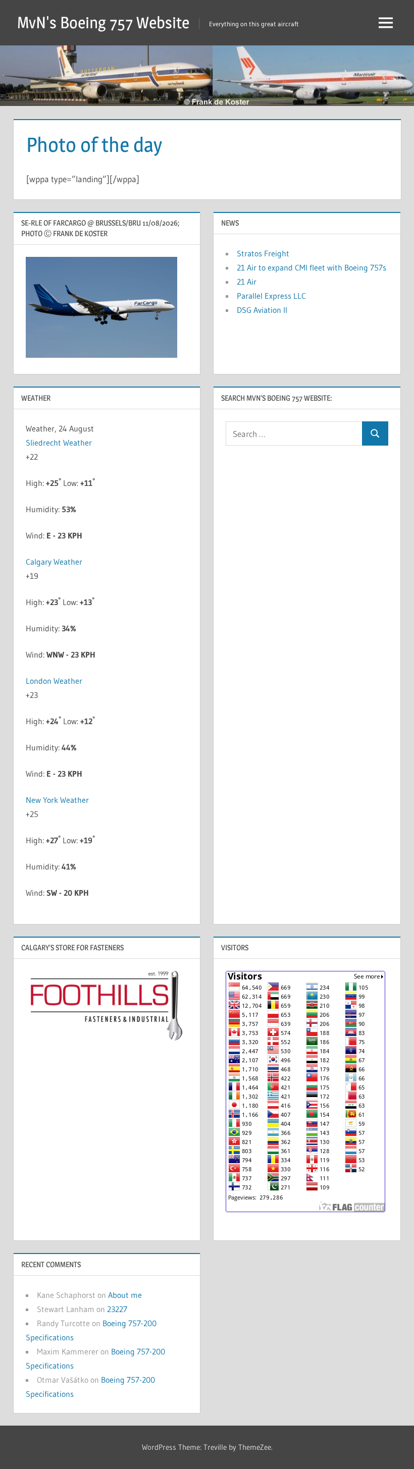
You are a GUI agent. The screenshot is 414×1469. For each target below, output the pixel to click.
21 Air (246, 282)
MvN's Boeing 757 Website (103, 22)
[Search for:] (294, 433)
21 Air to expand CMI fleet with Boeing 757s (311, 267)
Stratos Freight (263, 253)
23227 (117, 1309)
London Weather (54, 681)
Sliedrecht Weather (60, 443)
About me (125, 1295)
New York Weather (57, 800)
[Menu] (385, 22)
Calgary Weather (54, 562)
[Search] (375, 433)
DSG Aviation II (262, 310)
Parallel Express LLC (271, 296)
